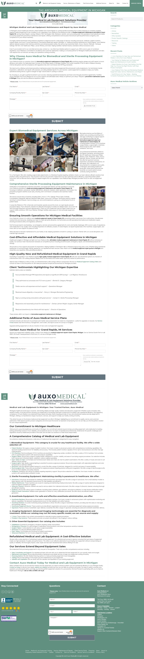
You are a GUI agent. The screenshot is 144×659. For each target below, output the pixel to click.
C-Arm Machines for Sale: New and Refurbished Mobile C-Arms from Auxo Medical (125, 57)
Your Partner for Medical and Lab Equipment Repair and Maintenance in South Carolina (124, 61)
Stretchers (15, 529)
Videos (114, 45)
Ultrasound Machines (18, 533)
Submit (72, 637)
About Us (111, 3)
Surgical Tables (16, 528)
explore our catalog (41, 567)
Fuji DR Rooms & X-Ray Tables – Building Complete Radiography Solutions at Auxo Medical (125, 75)
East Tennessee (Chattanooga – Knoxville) (110, 623)
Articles (114, 31)
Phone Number (80, 93)
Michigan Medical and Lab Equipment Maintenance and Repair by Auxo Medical (48, 27)
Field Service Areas (88, 3)
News (118, 3)
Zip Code (45, 93)
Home (27, 650)
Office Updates (116, 36)
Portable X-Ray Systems (19, 518)
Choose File (90, 106)
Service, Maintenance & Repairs (71, 3)
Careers (51, 652)
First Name (14, 86)
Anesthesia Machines (18, 499)
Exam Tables (16, 531)
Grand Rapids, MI (102, 624)
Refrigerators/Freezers (19, 526)
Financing (91, 650)
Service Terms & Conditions (86, 652)
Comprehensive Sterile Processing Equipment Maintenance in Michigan (53, 183)
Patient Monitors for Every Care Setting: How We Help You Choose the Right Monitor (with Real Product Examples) (125, 66)
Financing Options (17, 556)
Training (14, 557)
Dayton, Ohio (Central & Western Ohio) (109, 631)
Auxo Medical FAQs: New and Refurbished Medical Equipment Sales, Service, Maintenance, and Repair (126, 71)
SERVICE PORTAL (136, 3)
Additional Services (101, 3)
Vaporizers (15, 508)
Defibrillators (16, 524)
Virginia (99, 614)
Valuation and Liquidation (19, 559)
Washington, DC (102, 617)
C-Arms (14, 516)
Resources (115, 41)
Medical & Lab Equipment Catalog (52, 3)
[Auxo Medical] (13, 3)
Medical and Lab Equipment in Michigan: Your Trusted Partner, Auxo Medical (47, 407)
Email (77, 86)
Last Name (46, 86)
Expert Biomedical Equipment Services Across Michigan (44, 130)
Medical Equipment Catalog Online (87, 261)
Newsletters (115, 33)
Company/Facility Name (18, 93)
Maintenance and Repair (19, 554)
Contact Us (125, 3)
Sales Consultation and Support (21, 552)
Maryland (100, 616)
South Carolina (101, 621)
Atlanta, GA (100, 629)
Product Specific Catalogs (120, 38)
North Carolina (101, 619)
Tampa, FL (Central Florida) (105, 627)
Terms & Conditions (70, 652)
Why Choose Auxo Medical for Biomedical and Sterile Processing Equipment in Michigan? (56, 57)
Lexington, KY (101, 626)
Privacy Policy (100, 652)
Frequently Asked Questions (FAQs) (36, 652)
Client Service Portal (80, 650)
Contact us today (15, 567)
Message (13, 99)
